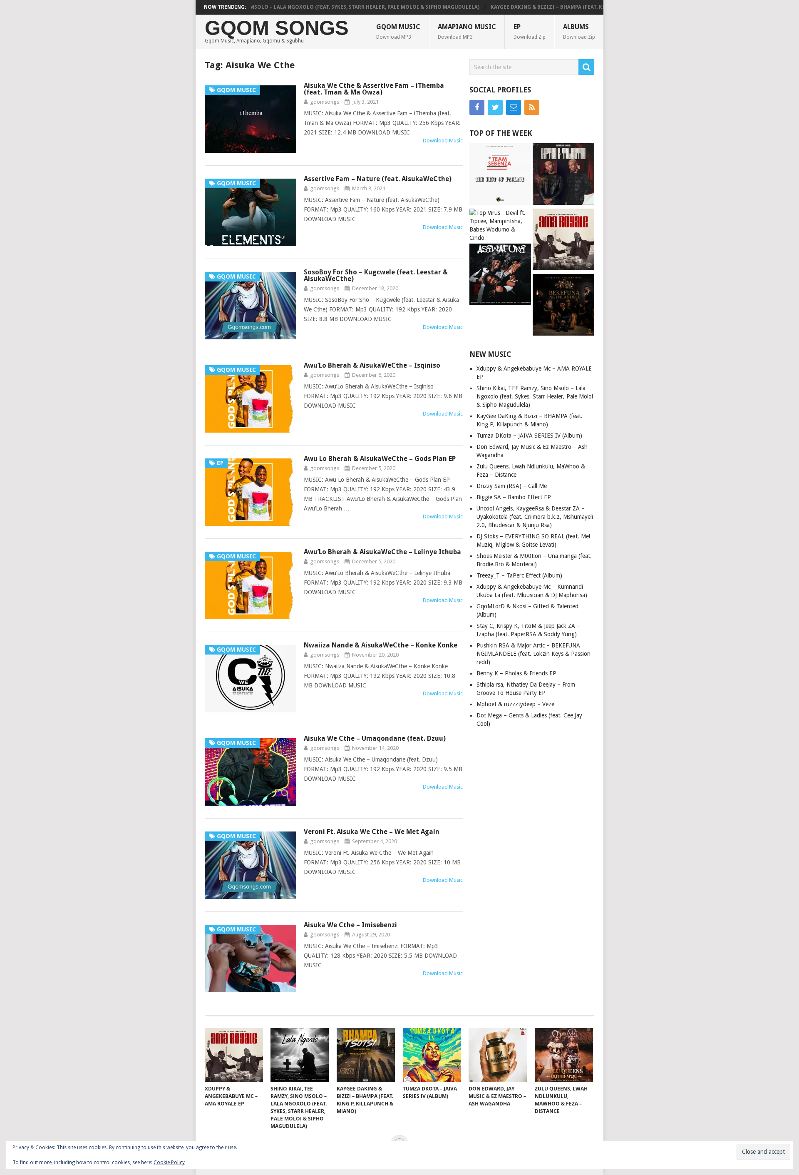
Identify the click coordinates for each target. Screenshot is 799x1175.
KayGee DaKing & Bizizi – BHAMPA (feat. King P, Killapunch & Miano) (558, 7)
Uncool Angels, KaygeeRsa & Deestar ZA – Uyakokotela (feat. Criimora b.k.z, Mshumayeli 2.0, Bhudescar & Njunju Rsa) (534, 516)
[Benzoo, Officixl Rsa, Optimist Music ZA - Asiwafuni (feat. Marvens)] (500, 275)
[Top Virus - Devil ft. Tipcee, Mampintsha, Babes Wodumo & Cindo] (500, 225)
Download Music (443, 140)
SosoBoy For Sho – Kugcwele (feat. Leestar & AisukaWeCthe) (376, 275)
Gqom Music (398, 31)
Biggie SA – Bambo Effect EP (513, 497)
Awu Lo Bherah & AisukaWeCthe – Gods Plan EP (380, 459)
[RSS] (531, 107)
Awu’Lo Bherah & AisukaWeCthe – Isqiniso (372, 365)
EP (530, 31)
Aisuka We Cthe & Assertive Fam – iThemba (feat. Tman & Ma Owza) (374, 89)
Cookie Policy (169, 1162)
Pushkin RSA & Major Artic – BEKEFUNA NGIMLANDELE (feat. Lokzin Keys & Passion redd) (533, 653)
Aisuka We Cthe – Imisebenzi (350, 925)
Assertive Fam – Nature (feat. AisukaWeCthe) (378, 179)
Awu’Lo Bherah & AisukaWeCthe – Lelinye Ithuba (382, 552)
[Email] (513, 107)
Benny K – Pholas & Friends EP (516, 673)
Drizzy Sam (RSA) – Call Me (511, 486)
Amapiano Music (467, 31)
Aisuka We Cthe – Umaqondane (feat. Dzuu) (375, 738)
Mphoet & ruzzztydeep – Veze (515, 704)
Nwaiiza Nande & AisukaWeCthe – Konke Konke (380, 645)
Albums (579, 31)
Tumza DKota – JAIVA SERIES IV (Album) (529, 435)
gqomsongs (324, 102)
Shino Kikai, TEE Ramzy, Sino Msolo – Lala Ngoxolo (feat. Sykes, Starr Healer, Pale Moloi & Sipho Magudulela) (299, 7)
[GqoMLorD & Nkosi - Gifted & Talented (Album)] (563, 175)
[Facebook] (476, 107)
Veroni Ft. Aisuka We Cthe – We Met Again (371, 832)
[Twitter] (495, 107)
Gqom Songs (277, 28)
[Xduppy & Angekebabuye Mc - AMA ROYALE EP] (563, 240)
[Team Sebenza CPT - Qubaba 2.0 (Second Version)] (500, 175)
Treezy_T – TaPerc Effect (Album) (519, 575)
